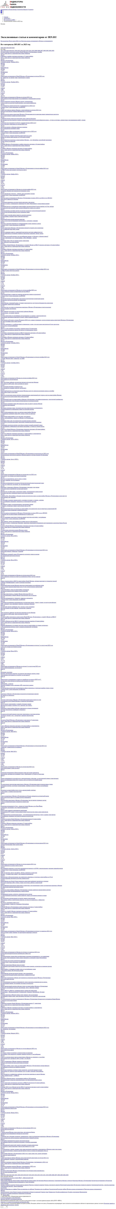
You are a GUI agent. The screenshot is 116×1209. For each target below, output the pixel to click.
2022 (13, 47)
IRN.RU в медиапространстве (14, 1199)
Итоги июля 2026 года (15, 41)
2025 (4, 47)
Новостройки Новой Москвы (21, 1180)
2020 (4, 50)
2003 (53, 50)
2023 (10, 47)
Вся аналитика (5, 41)
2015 (19, 50)
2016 (16, 50)
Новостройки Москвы (7, 1180)
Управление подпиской (24, 1193)
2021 (2, 50)
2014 (22, 50)
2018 (10, 50)
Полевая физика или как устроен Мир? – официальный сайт (17, 1177)
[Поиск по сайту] (2, 11)
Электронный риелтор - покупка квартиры (102, 1185)
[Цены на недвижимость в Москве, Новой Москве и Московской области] (13, 8)
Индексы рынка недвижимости (75, 1189)
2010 (33, 50)
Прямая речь (52, 1192)
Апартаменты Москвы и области (63, 1180)
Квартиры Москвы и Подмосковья (82, 1180)
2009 (36, 50)
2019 (7, 50)
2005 (47, 50)
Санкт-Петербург (29, 1182)
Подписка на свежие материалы (9, 1193)
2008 (38, 50)
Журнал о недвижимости (46, 41)
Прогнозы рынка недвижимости (30, 41)
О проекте (30, 9)
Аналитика (20, 9)
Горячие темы (44, 1192)
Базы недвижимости (6, 1179)
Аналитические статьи (7, 1192)
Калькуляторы (13, 9)
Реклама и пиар (10, 1197)
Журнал (25, 9)
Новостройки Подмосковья (36, 1180)
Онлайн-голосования (73, 1192)
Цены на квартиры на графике (9, 1189)
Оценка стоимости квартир (8, 1185)
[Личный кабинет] (1, 11)
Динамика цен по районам (41, 1189)
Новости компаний (35, 1192)
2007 (41, 50)
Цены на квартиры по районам (25, 1189)
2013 (24, 50)
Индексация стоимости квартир (82, 1185)
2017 (13, 50)
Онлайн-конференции (62, 1192)
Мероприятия (83, 1192)
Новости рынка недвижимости (21, 1192)
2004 (50, 50)
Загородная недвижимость (99, 1180)
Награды (3, 1199)
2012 (27, 50)
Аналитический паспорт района (58, 1189)
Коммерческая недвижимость (17, 1182)
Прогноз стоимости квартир (36, 1185)
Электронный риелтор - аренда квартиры (12, 1186)
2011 (30, 50)
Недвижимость (5, 9)
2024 (7, 47)
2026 (2, 47)
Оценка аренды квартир (22, 1185)
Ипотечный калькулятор (66, 1185)
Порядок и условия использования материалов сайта (15, 1202)
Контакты (17, 1197)
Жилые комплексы (49, 1180)
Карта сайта (6, 1195)
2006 (44, 50)
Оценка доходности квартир (52, 1185)
